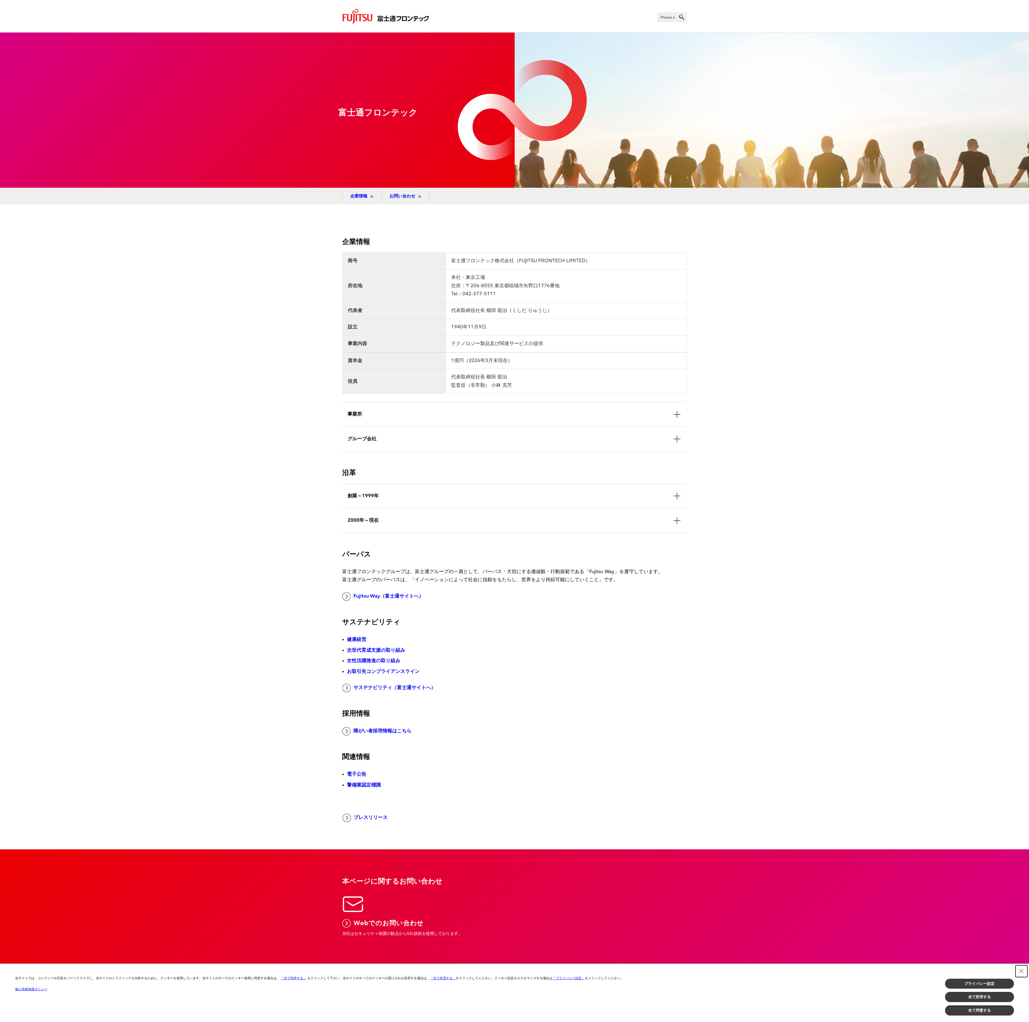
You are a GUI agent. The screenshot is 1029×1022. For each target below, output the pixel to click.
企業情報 (358, 196)
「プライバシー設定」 (569, 978)
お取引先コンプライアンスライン (383, 671)
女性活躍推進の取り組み (373, 660)
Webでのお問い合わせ (388, 923)
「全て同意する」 (293, 978)
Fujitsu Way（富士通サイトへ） (388, 596)
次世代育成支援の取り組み (376, 650)
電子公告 (356, 774)
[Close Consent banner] (1021, 971)
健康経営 (356, 639)
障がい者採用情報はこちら (382, 731)
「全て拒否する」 (443, 978)
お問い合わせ (402, 196)
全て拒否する (979, 997)
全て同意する (979, 1010)
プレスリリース (371, 817)
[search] (681, 17)
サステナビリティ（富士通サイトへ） (394, 687)
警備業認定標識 (364, 785)
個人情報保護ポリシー (31, 989)
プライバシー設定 (979, 983)
